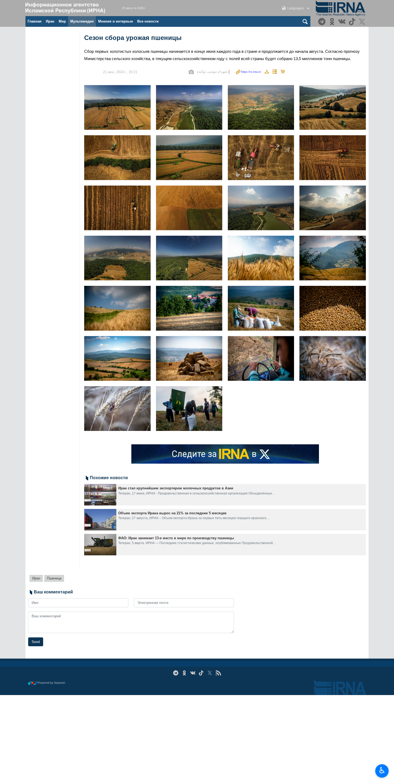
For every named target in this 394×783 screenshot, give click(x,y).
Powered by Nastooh (51, 682)
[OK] (332, 22)
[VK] (342, 22)
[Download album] (267, 72)
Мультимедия (82, 21)
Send (36, 642)
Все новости (148, 21)
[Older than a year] (100, 494)
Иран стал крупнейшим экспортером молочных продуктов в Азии (175, 488)
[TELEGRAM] (322, 22)
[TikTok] (352, 22)
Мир (62, 21)
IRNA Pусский (68, 8)
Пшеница (54, 578)
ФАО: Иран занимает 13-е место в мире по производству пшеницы (176, 538)
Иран (50, 21)
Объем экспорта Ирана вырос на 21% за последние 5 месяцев (172, 513)
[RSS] (218, 673)
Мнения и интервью (115, 21)
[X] (362, 22)
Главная (35, 21)
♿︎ (382, 770)
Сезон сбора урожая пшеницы (133, 37)
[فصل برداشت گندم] (117, 107)
